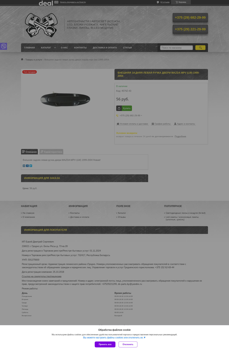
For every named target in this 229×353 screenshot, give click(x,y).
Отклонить (128, 344)
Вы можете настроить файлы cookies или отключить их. (113, 337)
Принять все (105, 344)
